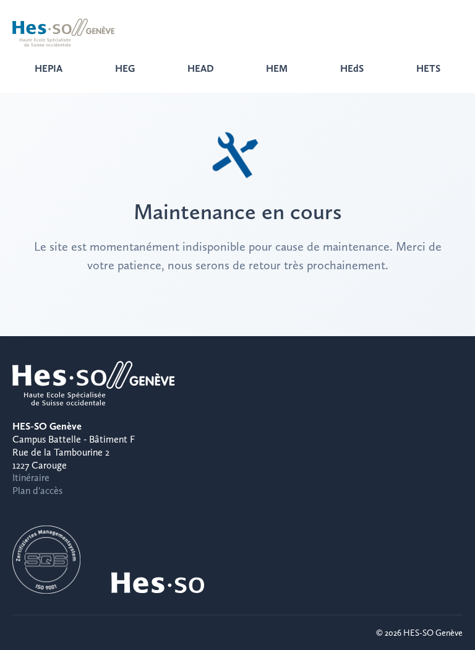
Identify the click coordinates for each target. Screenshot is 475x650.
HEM (277, 68)
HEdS (352, 68)
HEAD (200, 68)
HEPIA (48, 68)
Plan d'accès (37, 490)
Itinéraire (30, 477)
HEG (125, 68)
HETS (428, 68)
